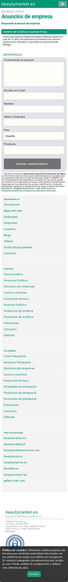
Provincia (9, 144)
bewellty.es (11, 468)
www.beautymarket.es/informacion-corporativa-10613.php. (28, 190)
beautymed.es (13, 456)
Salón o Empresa (14, 116)
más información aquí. (15, 567)
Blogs (7, 235)
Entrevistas (11, 323)
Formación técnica (16, 298)
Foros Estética (13, 274)
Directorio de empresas (19, 286)
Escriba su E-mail (14, 90)
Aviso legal (10, 531)
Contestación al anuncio (19, 60)
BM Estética (7, 11)
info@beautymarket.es (16, 521)
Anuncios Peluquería (17, 362)
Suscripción (12, 204)
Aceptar (34, 574)
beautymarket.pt (15, 444)
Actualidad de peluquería (20, 386)
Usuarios (9, 229)
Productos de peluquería (20, 392)
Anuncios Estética (16, 280)
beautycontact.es (15, 474)
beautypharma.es (15, 462)
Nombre (9, 103)
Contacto (10, 253)
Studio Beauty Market (18, 247)
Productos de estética (18, 311)
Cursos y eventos (15, 292)
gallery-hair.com (14, 480)
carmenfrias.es (12, 54)
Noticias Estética (15, 304)
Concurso (10, 329)
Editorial (9, 335)
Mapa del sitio (13, 210)
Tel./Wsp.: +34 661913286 (17, 524)
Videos (8, 241)
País (6, 130)
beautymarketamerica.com (22, 450)
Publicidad (11, 217)
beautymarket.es (18, 4)
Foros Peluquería (15, 356)
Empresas (10, 223)
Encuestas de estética (19, 317)
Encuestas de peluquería (20, 398)
